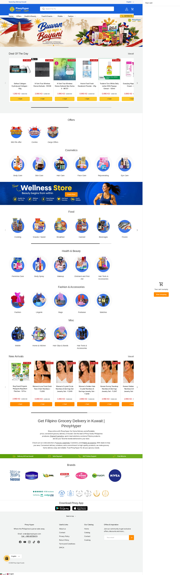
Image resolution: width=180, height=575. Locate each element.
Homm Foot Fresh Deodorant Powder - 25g (87, 85)
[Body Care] (18, 164)
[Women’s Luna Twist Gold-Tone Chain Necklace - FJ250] (42, 372)
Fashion (71, 16)
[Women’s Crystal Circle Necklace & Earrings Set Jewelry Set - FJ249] (65, 372)
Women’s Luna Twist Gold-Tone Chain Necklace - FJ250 (42, 388)
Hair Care (60, 175)
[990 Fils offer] (16, 131)
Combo (35, 142)
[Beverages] (103, 225)
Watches (103, 312)
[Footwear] (82, 300)
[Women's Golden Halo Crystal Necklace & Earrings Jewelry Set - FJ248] (87, 372)
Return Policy (64, 540)
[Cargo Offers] (52, 131)
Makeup (60, 276)
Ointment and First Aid (81, 277)
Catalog (87, 533)
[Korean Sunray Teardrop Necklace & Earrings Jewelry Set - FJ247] (109, 372)
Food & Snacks (47, 16)
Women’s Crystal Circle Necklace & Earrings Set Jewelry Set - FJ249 (64, 388)
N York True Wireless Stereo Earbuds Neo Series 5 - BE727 (64, 86)
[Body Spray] (39, 264)
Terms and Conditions (67, 544)
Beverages (103, 237)
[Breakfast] (61, 225)
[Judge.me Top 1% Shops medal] (96, 493)
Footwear (82, 312)
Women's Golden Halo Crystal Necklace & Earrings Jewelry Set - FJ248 (87, 390)
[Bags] (61, 300)
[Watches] (103, 300)
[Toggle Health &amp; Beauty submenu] (37, 16)
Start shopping (161, 294)
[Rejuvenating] (103, 164)
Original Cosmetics (57, 436)
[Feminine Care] (18, 264)
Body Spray (39, 276)
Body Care (17, 175)
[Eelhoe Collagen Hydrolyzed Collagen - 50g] (20, 69)
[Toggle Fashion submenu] (75, 16)
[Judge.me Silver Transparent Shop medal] (88, 493)
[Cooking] (18, 225)
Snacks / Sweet (39, 237)
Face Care (82, 175)
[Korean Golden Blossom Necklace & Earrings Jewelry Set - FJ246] (132, 372)
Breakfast (60, 237)
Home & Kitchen (39, 346)
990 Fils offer (16, 142)
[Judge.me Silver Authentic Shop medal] (79, 493)
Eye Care (125, 175)
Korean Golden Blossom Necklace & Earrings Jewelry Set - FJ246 (131, 388)
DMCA (61, 548)
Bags (60, 312)
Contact (62, 533)
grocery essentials (63, 443)
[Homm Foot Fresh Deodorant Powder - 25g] (87, 69)
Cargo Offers (53, 142)
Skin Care (39, 175)
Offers (18, 16)
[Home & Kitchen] (39, 334)
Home (11, 16)
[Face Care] (82, 164)
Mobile (60, 16)
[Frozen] (125, 225)
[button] (132, 9)
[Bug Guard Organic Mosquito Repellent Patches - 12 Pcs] (20, 372)
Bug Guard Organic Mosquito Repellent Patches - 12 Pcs (20, 388)
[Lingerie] (39, 300)
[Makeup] (61, 264)
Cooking (17, 237)
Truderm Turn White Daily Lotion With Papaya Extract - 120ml (109, 86)
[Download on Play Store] (63, 508)
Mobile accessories (89, 443)
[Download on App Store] (80, 508)
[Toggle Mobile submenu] (64, 16)
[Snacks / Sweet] (39, 225)
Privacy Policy (64, 536)
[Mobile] (18, 334)
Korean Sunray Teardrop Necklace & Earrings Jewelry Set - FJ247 (109, 388)
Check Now (71, 194)
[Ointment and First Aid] (82, 264)
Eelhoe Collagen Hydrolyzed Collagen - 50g (20, 86)
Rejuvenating (103, 175)
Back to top (70, 516)
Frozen (125, 237)
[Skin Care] (39, 164)
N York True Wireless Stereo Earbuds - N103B (42, 85)
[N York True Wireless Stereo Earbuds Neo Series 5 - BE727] (65, 69)
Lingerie (39, 312)
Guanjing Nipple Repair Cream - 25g (131, 85)
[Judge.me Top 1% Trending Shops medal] (105, 493)
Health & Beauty (30, 16)
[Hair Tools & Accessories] (103, 264)
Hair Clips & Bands (60, 346)
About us (62, 529)
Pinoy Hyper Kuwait (18, 563)
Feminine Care (18, 276)
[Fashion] (18, 300)
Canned (82, 237)
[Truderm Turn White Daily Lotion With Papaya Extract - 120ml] (109, 69)
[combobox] (77, 9)
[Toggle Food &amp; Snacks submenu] (53, 16)
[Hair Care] (61, 164)
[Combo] (34, 131)
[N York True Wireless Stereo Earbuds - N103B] (42, 69)
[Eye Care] (125, 164)
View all (131, 54)
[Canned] (82, 225)
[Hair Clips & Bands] (61, 334)
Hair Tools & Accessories (103, 277)
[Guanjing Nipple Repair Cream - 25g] (132, 69)
